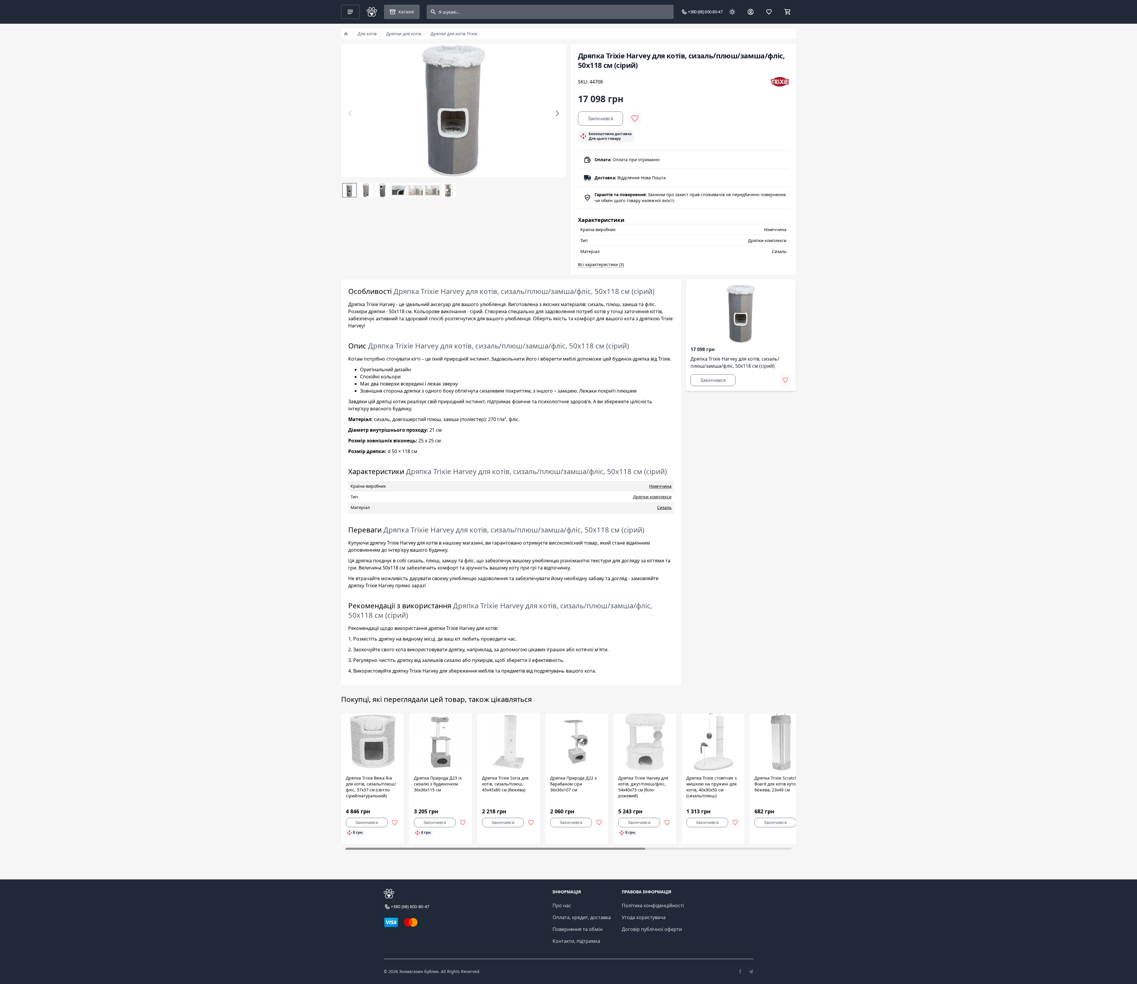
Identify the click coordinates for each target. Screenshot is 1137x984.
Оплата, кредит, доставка (582, 917)
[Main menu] (350, 12)
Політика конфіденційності (653, 905)
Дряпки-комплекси (652, 497)
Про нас (562, 905)
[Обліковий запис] (750, 12)
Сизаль (664, 507)
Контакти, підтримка (576, 941)
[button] (557, 113)
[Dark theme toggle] (732, 12)
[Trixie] (780, 82)
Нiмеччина (660, 486)
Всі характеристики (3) (601, 264)
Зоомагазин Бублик (419, 971)
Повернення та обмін (578, 929)
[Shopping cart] (787, 12)
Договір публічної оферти (652, 929)
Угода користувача (644, 917)
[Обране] (769, 12)
